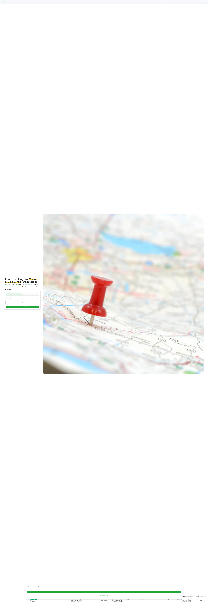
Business (180, 1)
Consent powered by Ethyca (176, 598)
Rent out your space (173, 1)
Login (199, 1)
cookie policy (107, 588)
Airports (185, 1)
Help (195, 1)
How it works (165, 1)
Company (190, 1)
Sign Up (203, 1)
